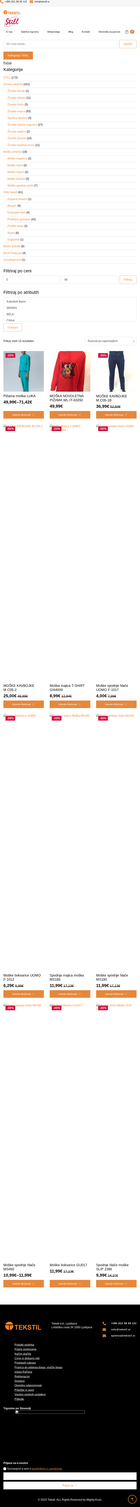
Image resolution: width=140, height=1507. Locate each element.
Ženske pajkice (17, 131)
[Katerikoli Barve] (70, 301)
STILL (7, 77)
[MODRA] (70, 308)
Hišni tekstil (10, 192)
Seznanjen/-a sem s (34, 1468)
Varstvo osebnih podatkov (30, 1394)
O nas (9, 31)
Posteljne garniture (19, 219)
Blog (70, 31)
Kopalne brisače (17, 199)
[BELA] (70, 314)
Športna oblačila (17, 118)
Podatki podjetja (24, 1344)
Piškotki (19, 1399)
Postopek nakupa (25, 1362)
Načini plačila (23, 1353)
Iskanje (128, 44)
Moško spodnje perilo (20, 185)
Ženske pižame (17, 138)
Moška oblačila (12, 151)
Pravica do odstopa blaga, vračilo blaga (38, 1367)
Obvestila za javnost (109, 31)
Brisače (12, 205)
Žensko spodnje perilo (21, 145)
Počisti (7, 63)
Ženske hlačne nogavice (22, 124)
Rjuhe (11, 232)
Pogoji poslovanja (25, 1349)
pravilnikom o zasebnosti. (47, 1468)
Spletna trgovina (30, 31)
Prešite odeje (16, 226)
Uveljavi (13, 327)
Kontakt (86, 31)
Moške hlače (15, 165)
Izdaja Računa (23, 1371)
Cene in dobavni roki (27, 1358)
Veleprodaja (53, 31)
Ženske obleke (16, 97)
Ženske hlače (16, 104)
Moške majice (16, 172)
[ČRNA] (70, 320)
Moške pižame (16, 178)
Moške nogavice (17, 158)
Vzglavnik (13, 239)
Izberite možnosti (21, 414)
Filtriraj (128, 279)
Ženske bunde (16, 90)
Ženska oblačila (13, 84)
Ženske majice (16, 111)
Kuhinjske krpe (17, 212)
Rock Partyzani (12, 253)
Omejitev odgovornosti (28, 1385)
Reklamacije (22, 1376)
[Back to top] (132, 1499)
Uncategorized (12, 259)
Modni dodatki (11, 246)
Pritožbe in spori (24, 1390)
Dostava (20, 1380)
